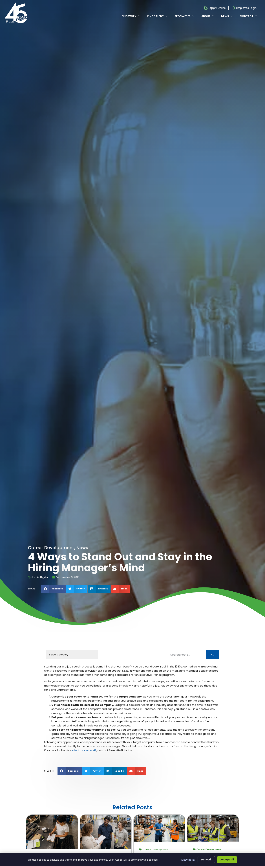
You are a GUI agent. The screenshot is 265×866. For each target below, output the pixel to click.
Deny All (206, 859)
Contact (246, 16)
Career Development (155, 849)
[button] (53, 589)
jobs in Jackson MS (84, 750)
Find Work (129, 16)
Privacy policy (187, 859)
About (205, 16)
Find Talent (155, 16)
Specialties (183, 16)
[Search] (212, 654)
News (225, 16)
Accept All (227, 859)
